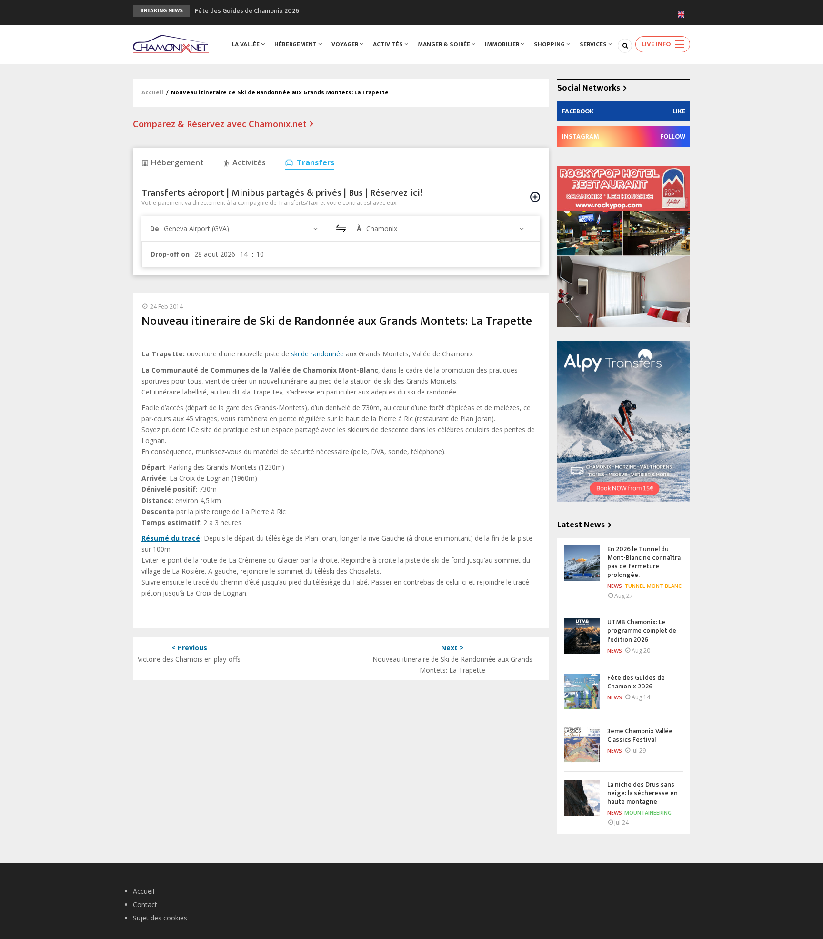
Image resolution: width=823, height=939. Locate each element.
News (614, 585)
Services (594, 44)
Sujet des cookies (160, 917)
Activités (388, 44)
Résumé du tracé (170, 538)
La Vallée (246, 44)
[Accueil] (171, 43)
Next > (452, 647)
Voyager (345, 44)
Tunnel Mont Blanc (653, 585)
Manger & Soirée (445, 44)
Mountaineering (648, 812)
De (154, 228)
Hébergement (296, 44)
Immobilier (503, 44)
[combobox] (242, 228)
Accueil (152, 92)
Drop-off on (170, 254)
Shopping (550, 44)
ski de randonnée (317, 353)
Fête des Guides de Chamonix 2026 (247, 10)
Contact (145, 904)
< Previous (189, 647)
